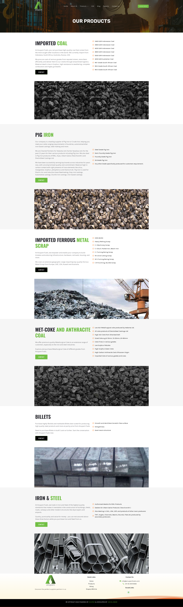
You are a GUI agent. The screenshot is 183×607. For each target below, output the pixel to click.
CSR (92, 6)
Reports (106, 6)
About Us (74, 6)
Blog (98, 6)
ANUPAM (92, 602)
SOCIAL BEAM (112, 602)
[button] (87, 6)
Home (66, 6)
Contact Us (115, 6)
